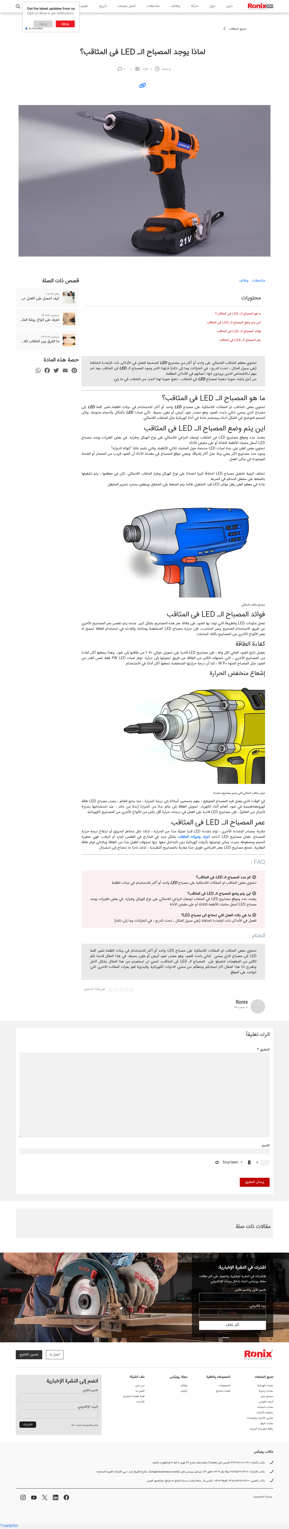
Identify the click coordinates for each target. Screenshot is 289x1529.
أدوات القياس (266, 1402)
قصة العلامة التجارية (133, 1396)
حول (212, 6)
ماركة (194, 6)
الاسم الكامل (90, 1390)
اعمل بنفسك (127, 6)
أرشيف (183, 1391)
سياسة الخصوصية (262, 1497)
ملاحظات (153, 6)
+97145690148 (239, 1471)
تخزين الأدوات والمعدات (260, 1418)
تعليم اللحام (79, 6)
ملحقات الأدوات (264, 1412)
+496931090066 (240, 1462)
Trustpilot (9, 1526)
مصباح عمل (267, 1396)
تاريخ (103, 6)
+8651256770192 (238, 1480)
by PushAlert (36, 28)
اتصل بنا (55, 1354)
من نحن (139, 1385)
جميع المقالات (237, 29)
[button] (18, 6)
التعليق (263, 1050)
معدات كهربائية (265, 1385)
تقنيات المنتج (223, 1391)
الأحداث (140, 1402)
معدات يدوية (266, 1391)
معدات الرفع (266, 1423)
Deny (43, 24)
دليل (229, 6)
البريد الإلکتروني (88, 1407)
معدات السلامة (265, 1407)
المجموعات (224, 1385)
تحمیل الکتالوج (29, 1354)
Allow (65, 24)
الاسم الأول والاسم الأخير (250, 1290)
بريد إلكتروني (258, 1306)
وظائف (175, 6)
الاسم (266, 1145)
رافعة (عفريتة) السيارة (261, 1429)
